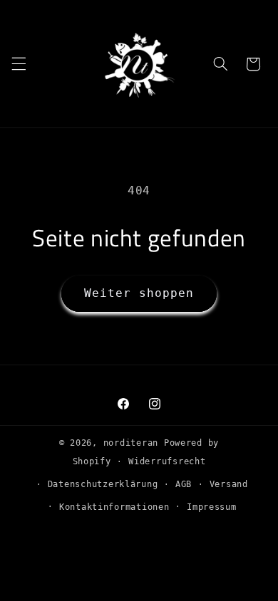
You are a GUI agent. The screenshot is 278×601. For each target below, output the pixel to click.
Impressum (212, 507)
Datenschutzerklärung (103, 484)
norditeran (130, 443)
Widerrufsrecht (166, 461)
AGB (183, 484)
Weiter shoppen (139, 293)
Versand (229, 484)
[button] (18, 64)
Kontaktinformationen (114, 507)
